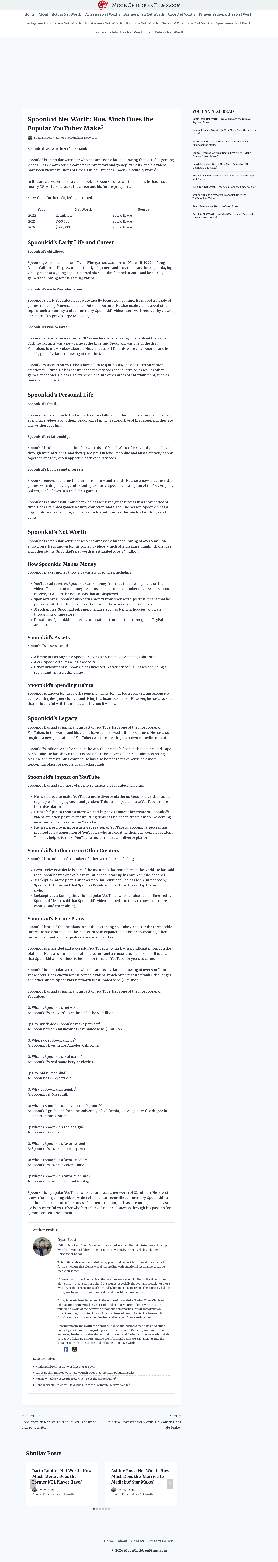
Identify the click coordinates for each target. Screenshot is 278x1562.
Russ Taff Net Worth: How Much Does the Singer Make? (224, 187)
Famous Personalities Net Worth (226, 14)
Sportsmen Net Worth (234, 23)
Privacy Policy (160, 1541)
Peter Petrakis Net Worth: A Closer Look (215, 206)
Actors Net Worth (66, 14)
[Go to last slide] (33, 1484)
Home (29, 14)
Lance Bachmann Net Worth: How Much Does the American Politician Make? (85, 1372)
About (43, 14)
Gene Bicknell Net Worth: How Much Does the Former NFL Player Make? (82, 1385)
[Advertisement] (139, 65)
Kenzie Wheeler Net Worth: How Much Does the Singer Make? (75, 1378)
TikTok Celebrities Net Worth (119, 32)
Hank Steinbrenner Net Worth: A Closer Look (65, 1366)
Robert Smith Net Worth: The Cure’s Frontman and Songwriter (59, 1422)
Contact (137, 1541)
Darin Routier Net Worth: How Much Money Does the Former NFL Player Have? (62, 1476)
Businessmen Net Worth (143, 14)
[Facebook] (66, 1349)
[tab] (94, 1509)
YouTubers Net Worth (166, 32)
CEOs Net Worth (181, 14)
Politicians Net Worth (103, 23)
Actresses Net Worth (102, 14)
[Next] (170, 1484)
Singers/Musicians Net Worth (187, 23)
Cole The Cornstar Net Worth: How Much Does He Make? (143, 1422)
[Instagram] (74, 1349)
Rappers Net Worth (142, 23)
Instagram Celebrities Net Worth (53, 23)
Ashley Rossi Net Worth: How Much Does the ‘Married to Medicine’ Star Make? (140, 1476)
